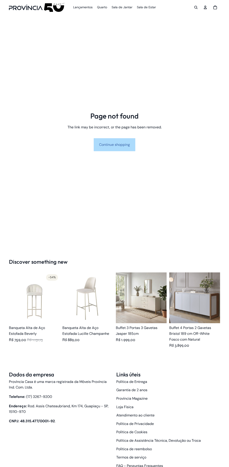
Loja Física (125, 407)
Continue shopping (114, 144)
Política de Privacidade (135, 423)
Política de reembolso (134, 449)
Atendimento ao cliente (135, 415)
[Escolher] (53, 316)
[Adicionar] (213, 316)
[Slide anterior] (14, 298)
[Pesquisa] (196, 7)
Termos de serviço (131, 457)
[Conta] (205, 7)
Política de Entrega (131, 381)
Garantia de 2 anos (131, 390)
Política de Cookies (131, 432)
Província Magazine (132, 398)
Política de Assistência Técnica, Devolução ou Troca (158, 440)
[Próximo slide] (55, 298)
